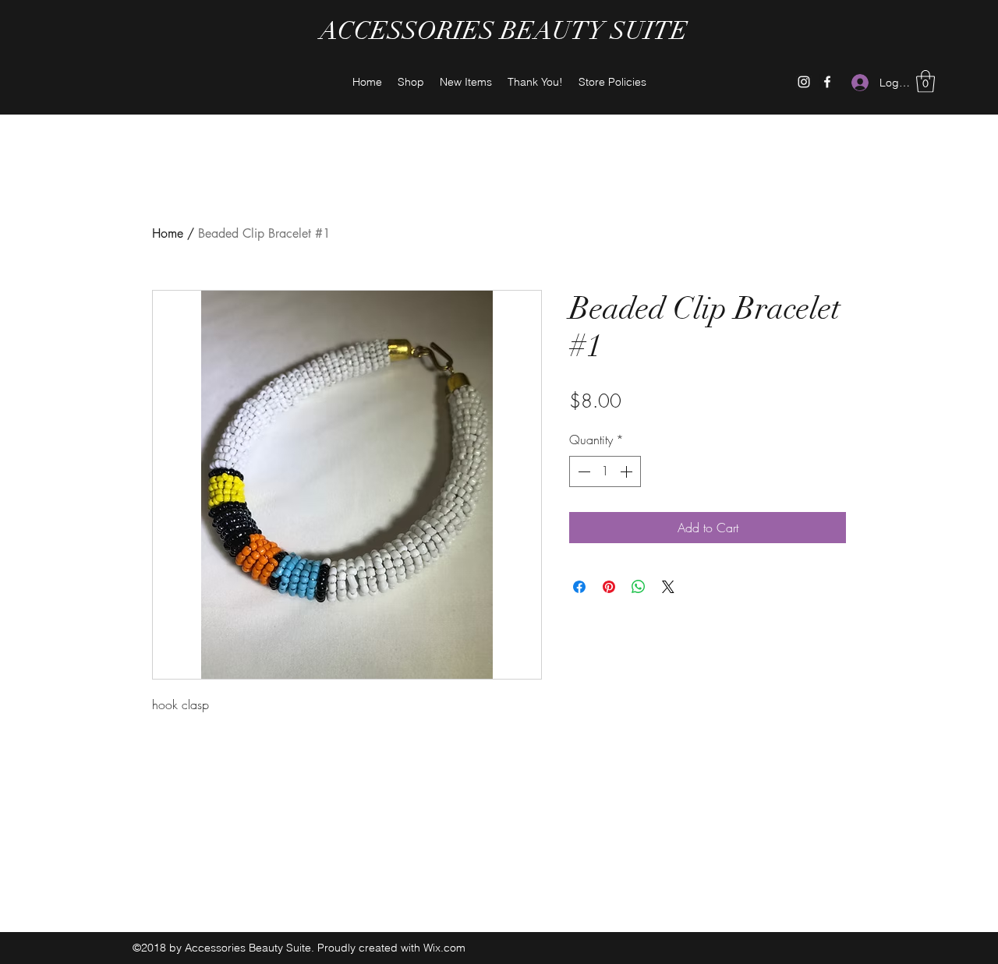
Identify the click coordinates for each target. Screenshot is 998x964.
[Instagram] (804, 82)
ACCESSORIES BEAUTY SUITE (504, 31)
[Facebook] (827, 82)
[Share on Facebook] (579, 586)
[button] (925, 81)
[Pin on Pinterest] (609, 586)
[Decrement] (582, 471)
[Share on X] (668, 586)
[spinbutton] (605, 471)
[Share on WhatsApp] (638, 586)
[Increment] (628, 471)
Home (167, 233)
